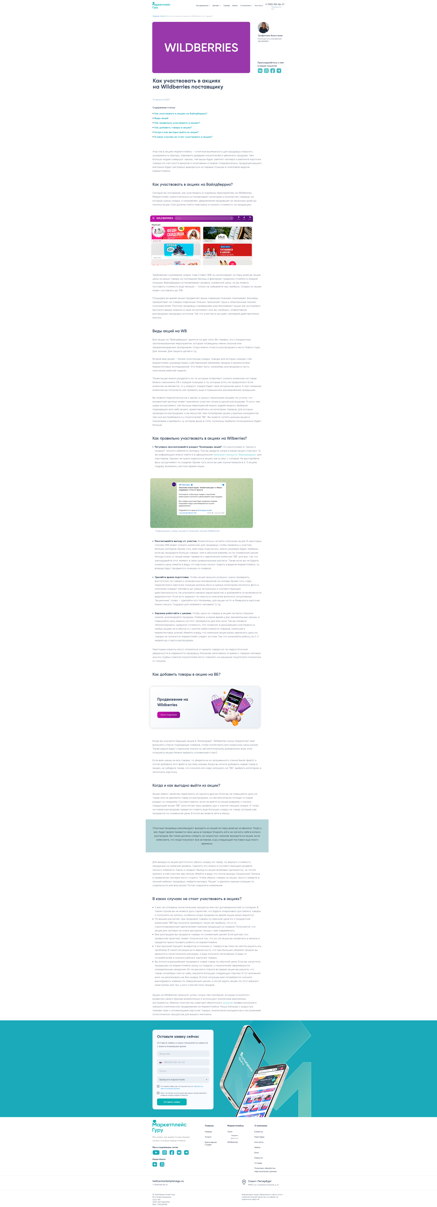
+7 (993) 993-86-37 (274, 4)
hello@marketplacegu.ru (168, 1181)
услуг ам (228, 1002)
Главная (156, 16)
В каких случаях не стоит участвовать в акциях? (183, 136)
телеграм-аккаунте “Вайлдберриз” (235, 454)
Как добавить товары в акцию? (173, 127)
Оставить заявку (172, 1102)
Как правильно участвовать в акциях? (177, 122)
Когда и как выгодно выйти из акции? (176, 132)
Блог (163, 16)
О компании (260, 1125)
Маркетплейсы (235, 1125)
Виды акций (161, 118)
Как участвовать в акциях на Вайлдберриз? (180, 113)
